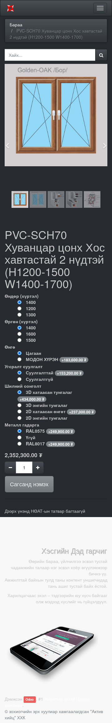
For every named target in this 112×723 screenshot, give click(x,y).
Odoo (30, 699)
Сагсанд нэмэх (29, 484)
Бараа (16, 24)
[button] (9, 143)
